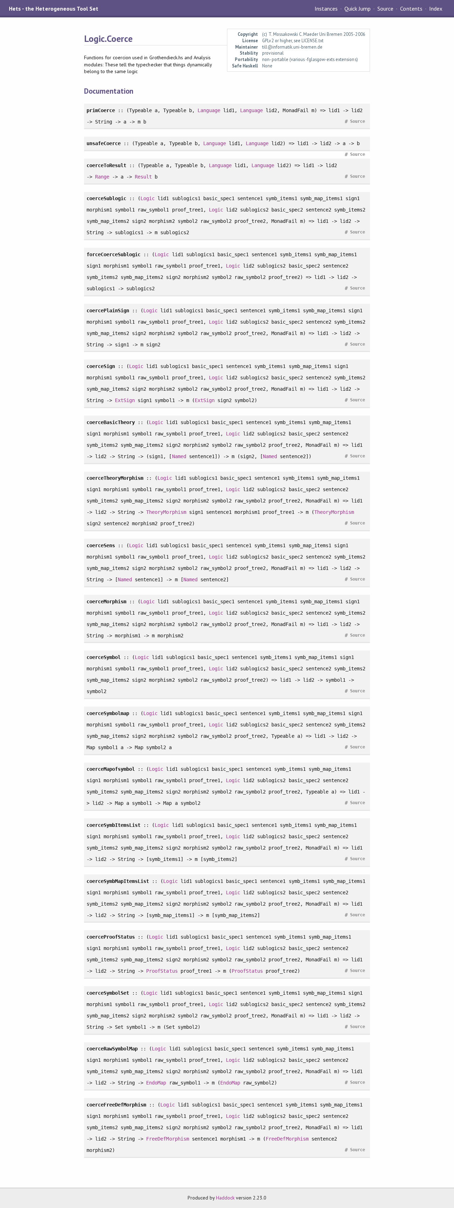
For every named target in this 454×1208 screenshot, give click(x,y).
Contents (411, 8)
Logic (147, 198)
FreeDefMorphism (167, 1139)
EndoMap (156, 1083)
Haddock (225, 1198)
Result (143, 177)
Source (385, 8)
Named (179, 456)
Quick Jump (357, 8)
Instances (326, 8)
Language (209, 110)
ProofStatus (161, 971)
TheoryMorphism (166, 512)
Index (435, 8)
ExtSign (125, 400)
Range (102, 177)
